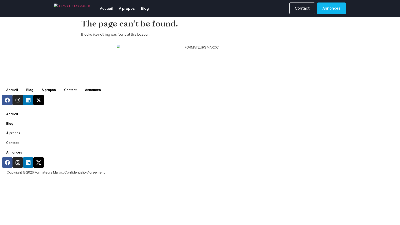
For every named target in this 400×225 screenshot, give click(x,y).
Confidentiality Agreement (84, 172)
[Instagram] (17, 100)
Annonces (93, 90)
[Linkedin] (28, 100)
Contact (70, 90)
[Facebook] (7, 100)
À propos (127, 8)
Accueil (106, 8)
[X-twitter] (38, 100)
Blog (145, 8)
